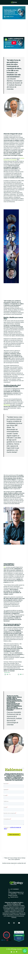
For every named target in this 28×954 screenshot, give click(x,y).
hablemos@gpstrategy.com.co (16, 892)
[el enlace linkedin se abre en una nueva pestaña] (11, 951)
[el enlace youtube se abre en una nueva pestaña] (16, 951)
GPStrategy (7, 405)
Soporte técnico (14, 897)
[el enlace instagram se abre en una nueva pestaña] (14, 951)
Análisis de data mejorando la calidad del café (14, 863)
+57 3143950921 (14, 889)
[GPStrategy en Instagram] (14, 923)
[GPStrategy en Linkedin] (9, 923)
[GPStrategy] (14, 2)
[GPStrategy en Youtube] (19, 923)
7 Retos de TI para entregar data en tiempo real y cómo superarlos (14, 858)
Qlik (5, 567)
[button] (25, 951)
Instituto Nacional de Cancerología (14, 159)
